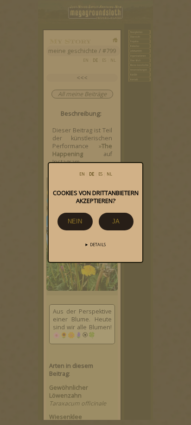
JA (116, 221)
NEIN (75, 221)
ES (100, 174)
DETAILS (98, 245)
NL (109, 174)
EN (82, 174)
